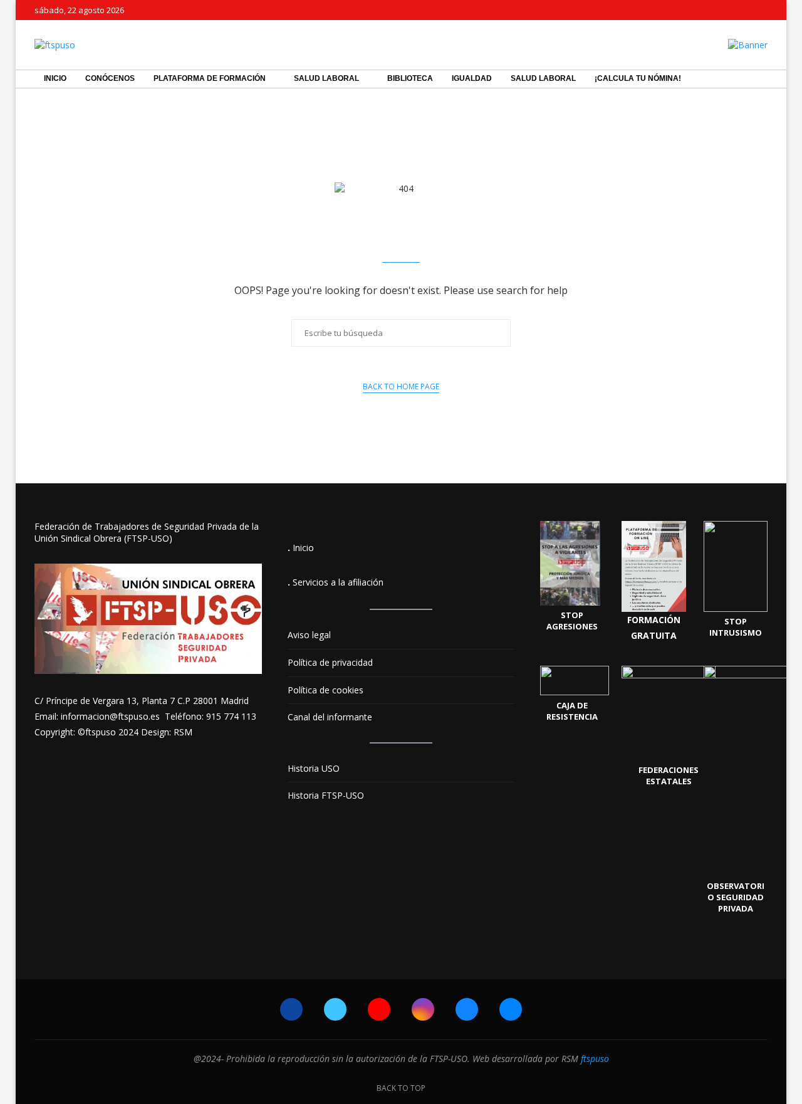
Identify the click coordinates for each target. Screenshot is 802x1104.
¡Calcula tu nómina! (638, 78)
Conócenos (110, 78)
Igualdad (472, 78)
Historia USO (314, 768)
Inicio (55, 78)
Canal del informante (330, 717)
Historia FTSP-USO (326, 795)
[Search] (761, 79)
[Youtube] (721, 10)
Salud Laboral (326, 78)
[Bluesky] (750, 10)
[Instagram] (735, 10)
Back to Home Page (401, 386)
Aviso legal (309, 635)
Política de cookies (325, 690)
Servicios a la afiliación (338, 582)
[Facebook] (692, 10)
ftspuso (595, 1059)
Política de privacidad (330, 662)
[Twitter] (707, 10)
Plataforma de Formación (210, 78)
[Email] (764, 10)
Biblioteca (410, 78)
